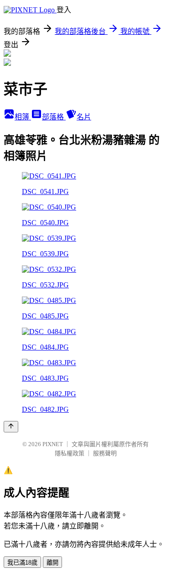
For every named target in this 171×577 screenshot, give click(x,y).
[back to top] (11, 426)
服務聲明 (105, 453)
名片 (84, 117)
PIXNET (52, 444)
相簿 (23, 117)
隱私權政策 (69, 453)
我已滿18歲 (22, 562)
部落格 (54, 117)
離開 (52, 562)
